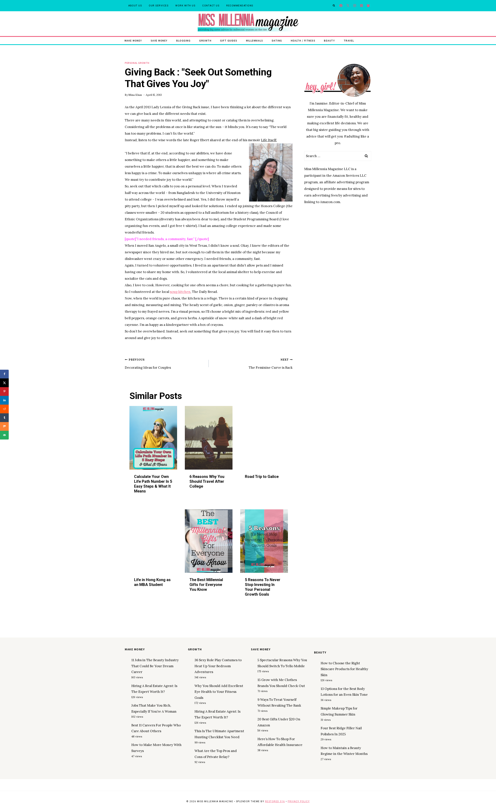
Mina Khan (135, 95)
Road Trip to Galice (262, 476)
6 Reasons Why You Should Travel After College (206, 481)
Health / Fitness (303, 40)
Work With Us (185, 5)
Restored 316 (275, 801)
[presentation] (153, 437)
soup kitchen (180, 292)
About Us (135, 5)
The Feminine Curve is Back (271, 364)
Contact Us (210, 5)
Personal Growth (137, 62)
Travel (349, 40)
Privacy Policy (299, 801)
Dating (277, 40)
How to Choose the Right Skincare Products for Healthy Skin (344, 669)
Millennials (254, 40)
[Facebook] (341, 6)
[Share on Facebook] (4, 374)
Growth (205, 40)
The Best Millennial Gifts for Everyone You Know (206, 584)
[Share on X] (4, 382)
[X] (348, 6)
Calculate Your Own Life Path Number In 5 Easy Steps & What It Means (153, 483)
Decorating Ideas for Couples (148, 364)
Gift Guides (228, 40)
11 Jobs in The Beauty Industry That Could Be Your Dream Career (155, 666)
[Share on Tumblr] (4, 417)
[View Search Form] (334, 5)
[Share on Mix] (4, 426)
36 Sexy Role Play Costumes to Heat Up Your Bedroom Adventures (218, 666)
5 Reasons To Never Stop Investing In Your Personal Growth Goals (262, 587)
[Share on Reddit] (4, 409)
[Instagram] (355, 6)
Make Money (133, 40)
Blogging (183, 40)
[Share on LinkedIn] (4, 400)
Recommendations (239, 5)
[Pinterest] (361, 6)
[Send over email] (4, 435)
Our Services (158, 5)
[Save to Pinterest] (4, 391)
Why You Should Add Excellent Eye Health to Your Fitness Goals (219, 692)
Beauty (329, 40)
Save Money (159, 40)
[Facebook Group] (368, 6)
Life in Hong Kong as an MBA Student (152, 582)
